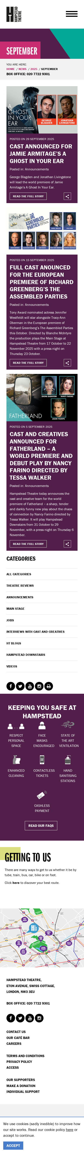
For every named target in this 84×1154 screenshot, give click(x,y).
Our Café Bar (18, 1038)
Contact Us (16, 1032)
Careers (13, 1043)
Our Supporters (20, 1080)
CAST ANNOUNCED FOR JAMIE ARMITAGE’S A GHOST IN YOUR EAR (41, 153)
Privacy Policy (19, 1061)
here (69, 1129)
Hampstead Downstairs (25, 655)
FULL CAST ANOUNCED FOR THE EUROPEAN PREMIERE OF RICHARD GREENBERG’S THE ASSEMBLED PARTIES (41, 282)
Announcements (19, 597)
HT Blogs (13, 643)
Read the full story (28, 196)
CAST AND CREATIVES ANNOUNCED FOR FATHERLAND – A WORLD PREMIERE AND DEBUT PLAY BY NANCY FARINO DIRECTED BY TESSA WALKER (41, 455)
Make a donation (20, 1086)
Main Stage (15, 609)
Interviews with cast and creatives (35, 632)
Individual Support (23, 1091)
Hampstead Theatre (14, 14)
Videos (11, 666)
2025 (33, 69)
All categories (18, 574)
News (22, 69)
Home (10, 69)
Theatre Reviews (20, 585)
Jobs (10, 620)
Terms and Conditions (25, 1056)
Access (12, 1067)
